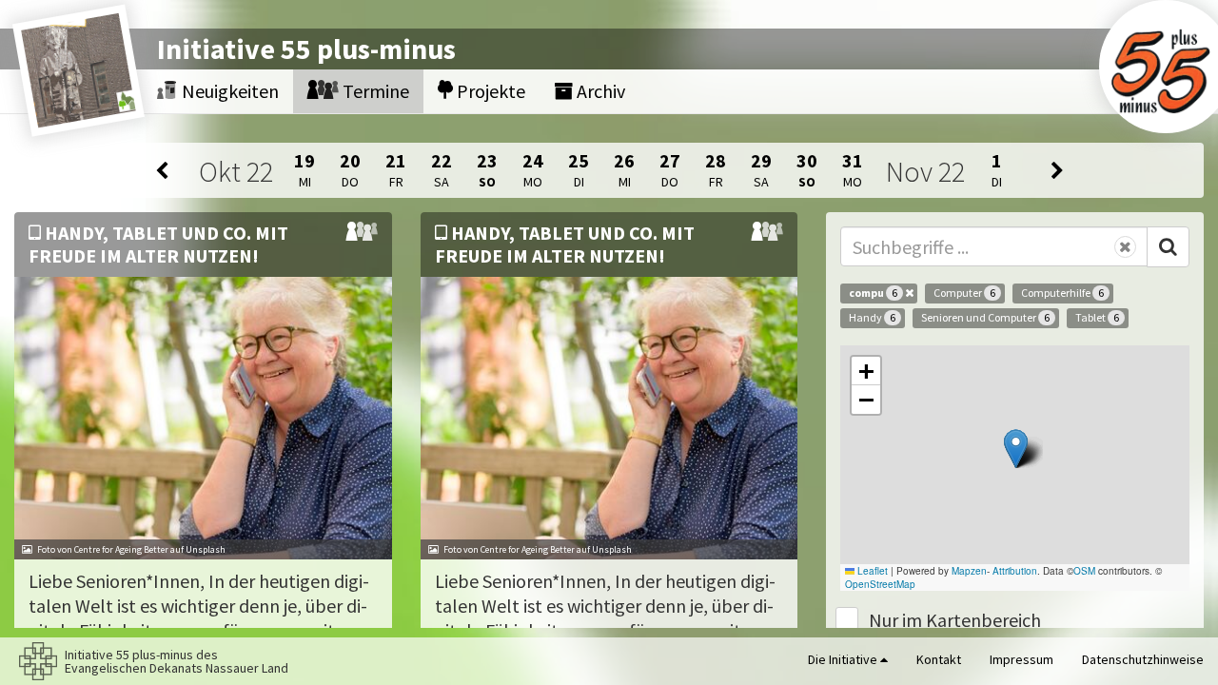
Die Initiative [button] (844, 659)
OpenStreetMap (880, 584)
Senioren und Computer (985, 317)
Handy (872, 317)
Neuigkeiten (228, 91)
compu (873, 292)
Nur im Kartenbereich (955, 620)
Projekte (489, 91)
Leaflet (871, 570)
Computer (964, 292)
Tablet (1097, 317)
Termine (374, 91)
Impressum (1021, 659)
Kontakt (938, 659)
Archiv (599, 91)
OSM (1084, 570)
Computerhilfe (1062, 292)
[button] (1016, 448)
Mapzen (969, 570)
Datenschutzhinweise (1143, 659)
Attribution (1014, 570)
